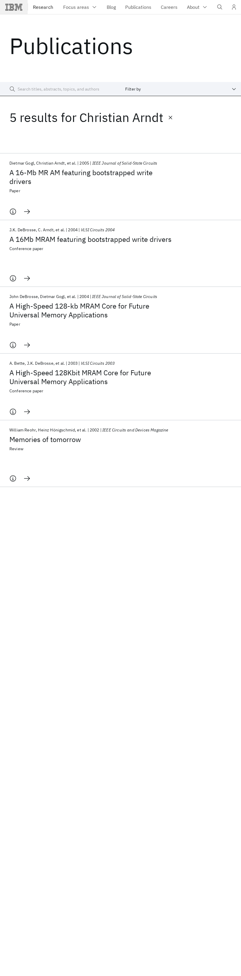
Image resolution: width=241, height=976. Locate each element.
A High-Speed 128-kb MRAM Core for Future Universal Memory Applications (79, 310)
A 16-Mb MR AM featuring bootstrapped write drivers (81, 177)
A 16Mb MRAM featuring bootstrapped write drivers (90, 239)
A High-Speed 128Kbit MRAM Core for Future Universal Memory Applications (80, 377)
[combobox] (180, 89)
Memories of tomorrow (45, 439)
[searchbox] (60, 89)
